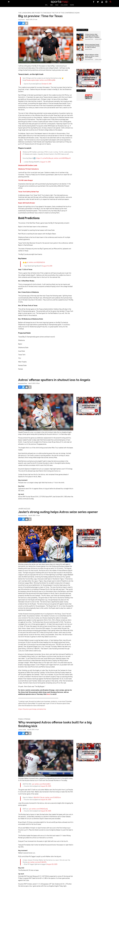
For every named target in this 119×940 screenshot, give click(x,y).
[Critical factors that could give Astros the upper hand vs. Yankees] (79, 37)
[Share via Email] (26, 387)
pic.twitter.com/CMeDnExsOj (38, 809)
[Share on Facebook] (20, 23)
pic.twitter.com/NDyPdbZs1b (35, 262)
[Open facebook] (94, 1)
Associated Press (89, 39)
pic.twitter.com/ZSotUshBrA (41, 784)
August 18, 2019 (47, 266)
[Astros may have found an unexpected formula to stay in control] (79, 47)
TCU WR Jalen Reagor (25, 180)
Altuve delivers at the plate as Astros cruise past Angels (91, 56)
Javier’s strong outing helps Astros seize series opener (58, 512)
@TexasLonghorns (31, 80)
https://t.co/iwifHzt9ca (43, 158)
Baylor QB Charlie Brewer (26, 203)
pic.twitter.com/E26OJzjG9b (46, 80)
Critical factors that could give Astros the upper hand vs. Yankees (92, 36)
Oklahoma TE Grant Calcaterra (28, 169)
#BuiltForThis (38, 797)
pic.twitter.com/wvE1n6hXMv (37, 862)
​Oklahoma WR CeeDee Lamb (27, 165)
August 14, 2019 (46, 162)
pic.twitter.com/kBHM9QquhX (61, 158)
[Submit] (110, 2)
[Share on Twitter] (23, 23)
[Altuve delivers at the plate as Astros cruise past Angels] (79, 57)
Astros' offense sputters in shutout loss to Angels (54, 380)
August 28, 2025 (46, 786)
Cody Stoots (21, 19)
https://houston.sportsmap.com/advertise (32, 709)
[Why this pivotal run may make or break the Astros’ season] (45, 544)
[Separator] (26, 23)
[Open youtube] (102, 1)
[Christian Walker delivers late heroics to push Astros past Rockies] (45, 758)
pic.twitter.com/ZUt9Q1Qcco (52, 797)
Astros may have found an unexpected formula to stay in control (92, 46)
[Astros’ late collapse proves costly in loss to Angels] (45, 412)
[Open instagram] (106, 1)
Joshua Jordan (98, 39)
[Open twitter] (98, 1)
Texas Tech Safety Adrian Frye (28, 191)
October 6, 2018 (46, 84)
